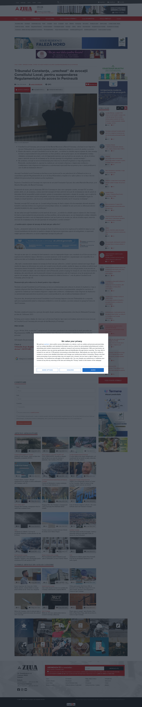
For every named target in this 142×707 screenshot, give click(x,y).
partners (46, 344)
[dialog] (71, 353)
